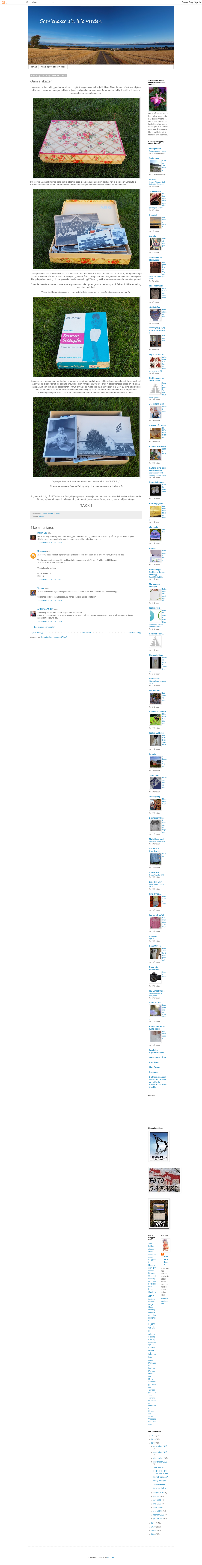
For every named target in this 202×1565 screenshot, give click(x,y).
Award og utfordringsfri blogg (53, 67)
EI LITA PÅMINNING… (164, 432)
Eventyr (151, 1271)
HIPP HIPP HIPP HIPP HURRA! (160, 1472)
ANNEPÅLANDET (45, 609)
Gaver (151, 1307)
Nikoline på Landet (157, 425)
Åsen (150, 1424)
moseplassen (155, 149)
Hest (154, 1315)
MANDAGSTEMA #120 (164, 718)
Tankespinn (154, 158)
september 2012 (160, 1462)
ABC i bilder (152, 1245)
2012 (153, 1443)
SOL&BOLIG (154, 690)
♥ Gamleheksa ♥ (166, 1259)
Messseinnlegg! (164, 801)
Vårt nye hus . (164, 338)
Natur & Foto (154, 1003)
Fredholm (151, 1299)
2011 (153, 1523)
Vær (154, 1422)
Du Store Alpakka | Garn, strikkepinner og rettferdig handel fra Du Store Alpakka (157, 1082)
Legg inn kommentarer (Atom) (54, 637)
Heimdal (153, 215)
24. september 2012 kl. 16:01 (49, 579)
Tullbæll (153, 1400)
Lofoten (151, 1360)
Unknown (41, 551)
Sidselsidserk (155, 191)
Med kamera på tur (157, 1057)
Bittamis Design (156, 482)
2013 (153, 1439)
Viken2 (151, 1416)
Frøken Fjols (154, 608)
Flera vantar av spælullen (164, 292)
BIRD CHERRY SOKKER (164, 740)
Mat (149, 1376)
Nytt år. (152, 939)
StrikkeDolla (154, 678)
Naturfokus (154, 872)
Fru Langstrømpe (157, 991)
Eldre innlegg (135, 632)
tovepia (152, 236)
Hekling (151, 1310)
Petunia (152, 754)
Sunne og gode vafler (157, 841)
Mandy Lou (42, 533)
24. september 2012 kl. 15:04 (49, 543)
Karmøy (151, 1339)
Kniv (154, 1345)
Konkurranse (151, 1349)
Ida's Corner (154, 1067)
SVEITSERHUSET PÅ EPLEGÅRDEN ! (157, 330)
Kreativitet (154, 1062)
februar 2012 (159, 1515)
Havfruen (153, 1072)
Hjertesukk (151, 1327)
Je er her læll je (159, 1488)
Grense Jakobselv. (164, 165)
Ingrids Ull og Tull (156, 915)
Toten (150, 1395)
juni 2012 (157, 1500)
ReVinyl (152, 548)
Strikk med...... (155, 775)
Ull (149, 1403)
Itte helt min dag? (160, 1477)
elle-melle (153, 527)
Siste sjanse (158, 1467)
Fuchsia (151, 1302)
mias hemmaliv (156, 286)
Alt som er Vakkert (157, 712)
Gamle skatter (159, 1484)
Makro (151, 1368)
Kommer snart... (156, 634)
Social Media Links (156, 577)
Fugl (150, 1304)
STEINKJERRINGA (157, 447)
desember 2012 (160, 1446)
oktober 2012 (159, 1458)
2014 (153, 1436)
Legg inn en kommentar (44, 627)
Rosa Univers (155, 946)
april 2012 (158, 1507)
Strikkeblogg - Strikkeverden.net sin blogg (157, 572)
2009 (153, 1530)
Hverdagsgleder (156, 503)
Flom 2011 (152, 1276)
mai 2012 (157, 1504)
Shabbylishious (156, 655)
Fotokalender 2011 (152, 1286)
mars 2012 (158, 1511)
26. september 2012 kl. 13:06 (49, 621)
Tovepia (40, 588)
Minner (41, 516)
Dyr (154, 1268)
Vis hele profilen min (164, 1301)
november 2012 (160, 1452)
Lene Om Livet (155, 882)
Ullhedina (153, 936)
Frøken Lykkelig (156, 733)
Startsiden (86, 632)
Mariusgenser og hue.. (164, 782)
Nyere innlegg (37, 632)
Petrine (152, 179)
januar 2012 (158, 1518)
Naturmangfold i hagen (157, 151)
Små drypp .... (155, 894)
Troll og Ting (154, 797)
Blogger (110, 1557)
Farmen (151, 1273)
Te (155, 1392)
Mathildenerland (156, 839)
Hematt (33, 67)
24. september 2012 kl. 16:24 (49, 600)
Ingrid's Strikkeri (156, 354)
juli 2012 (157, 1496)
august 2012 (159, 1493)
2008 (153, 1534)
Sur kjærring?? (159, 1481)
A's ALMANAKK (156, 404)
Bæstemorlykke (156, 818)
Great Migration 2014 (157, 875)
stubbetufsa (154, 307)
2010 (153, 1527)
